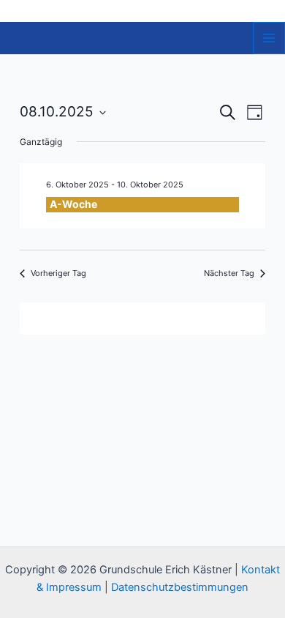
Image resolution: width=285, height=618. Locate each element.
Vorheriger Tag (58, 273)
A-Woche (73, 204)
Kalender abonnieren (135, 318)
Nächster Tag (229, 273)
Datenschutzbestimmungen (179, 587)
